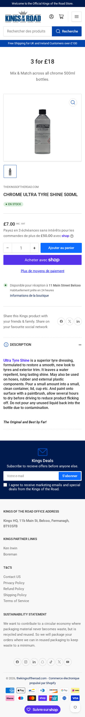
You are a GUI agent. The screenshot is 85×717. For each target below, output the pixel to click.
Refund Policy (13, 589)
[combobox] (42, 31)
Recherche (70, 31)
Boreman (10, 554)
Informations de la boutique (29, 295)
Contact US (12, 577)
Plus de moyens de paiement (42, 271)
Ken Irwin (10, 548)
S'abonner (69, 476)
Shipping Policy (15, 595)
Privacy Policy (13, 583)
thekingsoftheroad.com (21, 187)
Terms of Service (16, 601)
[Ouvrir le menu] (77, 17)
